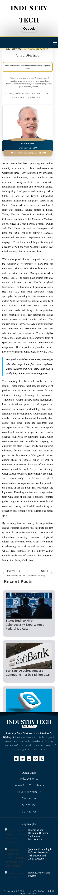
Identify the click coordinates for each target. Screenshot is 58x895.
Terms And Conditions (29, 785)
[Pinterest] (41, 758)
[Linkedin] (29, 758)
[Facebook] (16, 758)
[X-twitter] (22, 758)
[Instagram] (35, 758)
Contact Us (29, 811)
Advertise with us (29, 791)
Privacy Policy (29, 778)
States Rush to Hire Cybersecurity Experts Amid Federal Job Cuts (25, 624)
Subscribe (29, 805)
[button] (54, 42)
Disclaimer (29, 798)
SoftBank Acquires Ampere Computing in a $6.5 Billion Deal (28, 673)
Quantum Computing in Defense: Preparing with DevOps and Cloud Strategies (40, 854)
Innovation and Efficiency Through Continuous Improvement (38, 834)
